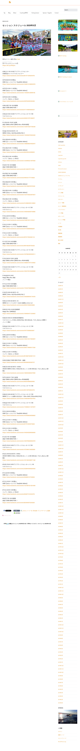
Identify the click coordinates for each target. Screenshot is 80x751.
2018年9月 (60, 516)
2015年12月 (60, 625)
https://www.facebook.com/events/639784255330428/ (18, 101)
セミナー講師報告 (62, 206)
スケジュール (7, 515)
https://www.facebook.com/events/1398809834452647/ (18, 144)
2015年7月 (60, 641)
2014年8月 (60, 679)
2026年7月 (60, 285)
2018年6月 (60, 526)
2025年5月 (60, 306)
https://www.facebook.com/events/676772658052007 (18, 330)
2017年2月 (60, 580)
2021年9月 (60, 428)
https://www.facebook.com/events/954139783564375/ (18, 390)
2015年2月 (60, 658)
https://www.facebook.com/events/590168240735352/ (18, 246)
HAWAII (60, 148)
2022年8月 (60, 404)
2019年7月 (60, 482)
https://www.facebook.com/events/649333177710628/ (18, 178)
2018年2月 (60, 540)
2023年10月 (60, 363)
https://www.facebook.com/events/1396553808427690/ (18, 373)
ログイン (60, 731)
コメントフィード (62, 738)
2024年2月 (60, 350)
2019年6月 (60, 485)
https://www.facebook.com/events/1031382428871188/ (18, 460)
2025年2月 (60, 316)
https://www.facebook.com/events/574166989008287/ (18, 229)
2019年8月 (60, 479)
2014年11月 (60, 669)
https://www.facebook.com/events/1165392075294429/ (18, 135)
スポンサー (60, 199)
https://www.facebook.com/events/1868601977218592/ (18, 263)
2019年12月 (60, 468)
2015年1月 (60, 662)
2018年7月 (60, 523)
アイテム (60, 179)
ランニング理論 (61, 219)
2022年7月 (60, 407)
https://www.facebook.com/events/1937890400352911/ (18, 254)
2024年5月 (60, 340)
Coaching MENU (24, 13)
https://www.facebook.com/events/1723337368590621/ (18, 288)
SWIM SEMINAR (62, 172)
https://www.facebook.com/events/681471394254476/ (18, 76)
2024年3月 (60, 346)
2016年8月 (60, 601)
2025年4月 (60, 309)
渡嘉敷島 (60, 236)
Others (60, 162)
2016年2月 (60, 618)
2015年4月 (60, 652)
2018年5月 (60, 530)
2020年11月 (60, 445)
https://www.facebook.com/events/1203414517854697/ (18, 339)
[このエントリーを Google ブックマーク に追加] (35, 511)
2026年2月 (60, 296)
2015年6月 (60, 645)
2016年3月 (60, 614)
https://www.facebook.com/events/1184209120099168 (18, 93)
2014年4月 (60, 692)
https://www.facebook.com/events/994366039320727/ (18, 362)
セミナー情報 (61, 202)
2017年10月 (60, 553)
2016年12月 (60, 587)
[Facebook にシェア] (4, 511)
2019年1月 (60, 502)
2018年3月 (60, 536)
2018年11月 (60, 509)
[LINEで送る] (17, 513)
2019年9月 (60, 475)
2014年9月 (60, 675)
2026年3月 (60, 292)
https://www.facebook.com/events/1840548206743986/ (18, 212)
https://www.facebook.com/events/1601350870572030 (18, 186)
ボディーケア (61, 216)
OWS (59, 165)
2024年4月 (60, 343)
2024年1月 (60, 353)
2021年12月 (60, 418)
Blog (9, 13)
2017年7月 (60, 564)
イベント (60, 182)
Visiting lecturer (35, 13)
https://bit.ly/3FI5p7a (8, 65)
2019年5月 (60, 489)
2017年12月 (60, 547)
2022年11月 (60, 397)
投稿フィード (61, 735)
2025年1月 (60, 319)
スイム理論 (60, 192)
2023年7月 (60, 374)
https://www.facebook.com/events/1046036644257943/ (18, 398)
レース (59, 223)
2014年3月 (60, 696)
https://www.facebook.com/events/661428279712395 (18, 169)
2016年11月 (60, 591)
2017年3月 (60, 577)
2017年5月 (60, 570)
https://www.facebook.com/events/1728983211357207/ (18, 407)
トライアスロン (61, 209)
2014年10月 (60, 672)
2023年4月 (60, 384)
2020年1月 (60, 465)
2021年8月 (60, 431)
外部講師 (60, 226)
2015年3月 (60, 655)
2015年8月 (60, 638)
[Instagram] (5, 2)
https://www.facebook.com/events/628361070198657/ (18, 118)
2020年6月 (60, 455)
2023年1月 (60, 390)
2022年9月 (60, 401)
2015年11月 (60, 628)
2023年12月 (60, 357)
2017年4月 (60, 574)
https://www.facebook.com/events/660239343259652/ (18, 152)
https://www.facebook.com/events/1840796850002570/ (18, 441)
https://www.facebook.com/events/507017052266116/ (18, 237)
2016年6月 (60, 608)
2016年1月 (60, 621)
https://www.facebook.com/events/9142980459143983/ (18, 203)
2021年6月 (60, 438)
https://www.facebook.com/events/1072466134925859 (18, 449)
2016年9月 (60, 597)
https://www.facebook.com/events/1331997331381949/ (18, 485)
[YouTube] (7, 2)
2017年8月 (60, 560)
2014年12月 (60, 665)
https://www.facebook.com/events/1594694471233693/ (18, 313)
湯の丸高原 (60, 240)
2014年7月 (60, 682)
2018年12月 (60, 506)
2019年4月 (60, 492)
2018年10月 (60, 513)
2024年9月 (60, 329)
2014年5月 (60, 689)
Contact (57, 13)
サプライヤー (61, 189)
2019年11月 (60, 472)
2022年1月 (60, 414)
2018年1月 (60, 543)
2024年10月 (60, 326)
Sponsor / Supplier (47, 13)
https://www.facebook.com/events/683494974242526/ (18, 502)
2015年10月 (60, 631)
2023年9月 (60, 367)
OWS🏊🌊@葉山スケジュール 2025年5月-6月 (15, 523)
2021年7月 (60, 435)
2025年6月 (60, 302)
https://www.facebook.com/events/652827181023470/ (18, 494)
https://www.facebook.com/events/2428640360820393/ (18, 468)
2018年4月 (60, 533)
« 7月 (59, 277)
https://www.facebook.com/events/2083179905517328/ (18, 347)
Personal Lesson (62, 169)
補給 (59, 243)
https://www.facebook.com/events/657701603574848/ (18, 424)
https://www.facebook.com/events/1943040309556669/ (18, 432)
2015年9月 (60, 635)
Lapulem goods (62, 158)
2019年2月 (60, 499)
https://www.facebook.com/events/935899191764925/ (18, 477)
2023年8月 (60, 370)
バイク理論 (60, 213)
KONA (59, 152)
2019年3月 (60, 496)
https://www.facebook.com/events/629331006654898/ (18, 305)
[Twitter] (4, 2)
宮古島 (59, 230)
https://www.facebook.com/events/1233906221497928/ (18, 161)
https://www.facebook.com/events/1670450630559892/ (18, 415)
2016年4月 (60, 611)
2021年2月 (60, 441)
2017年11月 (60, 550)
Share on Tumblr (17, 510)
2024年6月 (60, 336)
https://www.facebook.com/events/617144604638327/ (18, 110)
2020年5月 (60, 458)
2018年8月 (60, 519)
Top (4, 13)
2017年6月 (60, 567)
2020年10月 (60, 448)
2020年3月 (60, 462)
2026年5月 (60, 289)
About (14, 13)
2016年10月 (60, 594)
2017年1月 (60, 584)
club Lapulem (61, 145)
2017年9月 (60, 557)
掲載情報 (60, 233)
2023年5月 (60, 380)
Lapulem (60, 155)
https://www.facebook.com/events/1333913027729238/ (18, 127)
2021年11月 (60, 421)
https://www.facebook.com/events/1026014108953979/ (18, 84)
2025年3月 (60, 313)
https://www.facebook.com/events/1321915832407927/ (18, 195)
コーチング (60, 185)
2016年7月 (60, 604)
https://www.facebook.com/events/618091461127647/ (18, 220)
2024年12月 (60, 323)
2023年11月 (60, 360)
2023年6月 (60, 377)
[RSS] (10, 2)
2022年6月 (60, 411)
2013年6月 (60, 703)
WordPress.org (62, 741)
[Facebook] (2, 2)
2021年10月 (60, 424)
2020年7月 (60, 452)
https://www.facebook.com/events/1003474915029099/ (18, 271)
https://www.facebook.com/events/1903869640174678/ (18, 296)
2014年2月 (60, 699)
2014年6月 (60, 686)
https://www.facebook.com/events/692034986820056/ (18, 381)
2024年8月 (60, 333)
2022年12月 (60, 394)
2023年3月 (60, 387)
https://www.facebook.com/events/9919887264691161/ (18, 356)
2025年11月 (60, 299)
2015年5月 (60, 648)
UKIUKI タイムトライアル (64, 175)
